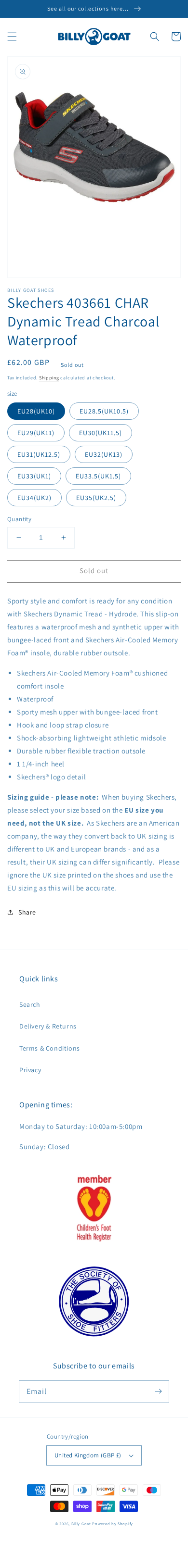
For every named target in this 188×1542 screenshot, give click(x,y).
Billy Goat (81, 1523)
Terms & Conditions (49, 1048)
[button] (12, 36)
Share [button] (27, 912)
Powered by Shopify (112, 1523)
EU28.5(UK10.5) (104, 411)
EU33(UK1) (34, 476)
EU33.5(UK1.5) (98, 476)
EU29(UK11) (35, 432)
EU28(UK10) (36, 411)
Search (29, 1004)
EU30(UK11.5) (100, 432)
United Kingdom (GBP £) (87, 1455)
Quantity (19, 519)
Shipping (49, 378)
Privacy (30, 1070)
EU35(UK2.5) (96, 497)
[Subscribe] (158, 1391)
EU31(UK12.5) (38, 454)
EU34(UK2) (34, 497)
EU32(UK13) (103, 454)
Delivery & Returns (48, 1026)
